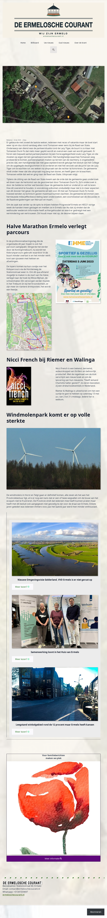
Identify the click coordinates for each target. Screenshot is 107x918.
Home (23, 42)
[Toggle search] (53, 49)
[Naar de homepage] (53, 19)
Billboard (35, 42)
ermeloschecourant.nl (13, 894)
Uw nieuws (49, 42)
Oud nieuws (64, 42)
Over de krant (81, 42)
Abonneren (95, 911)
